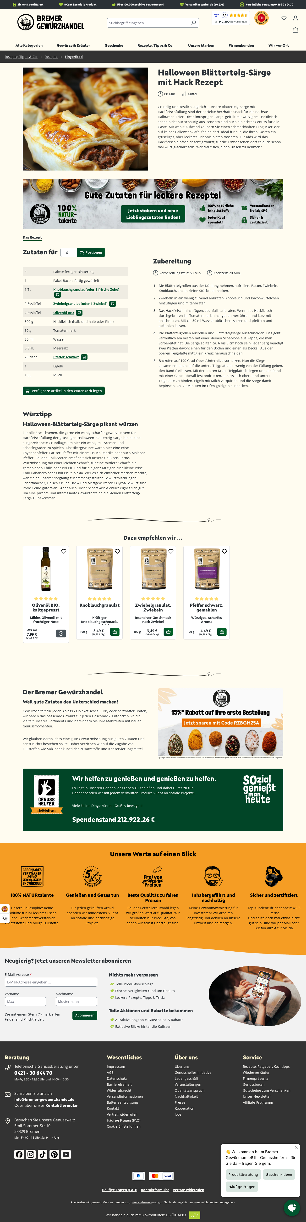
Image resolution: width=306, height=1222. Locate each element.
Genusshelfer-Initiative (193, 1072)
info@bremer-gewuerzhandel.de (44, 1099)
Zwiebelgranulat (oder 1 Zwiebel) (80, 303)
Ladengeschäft (186, 1078)
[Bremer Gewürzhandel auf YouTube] (66, 1154)
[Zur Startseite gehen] (51, 22)
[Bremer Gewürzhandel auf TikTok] (42, 1154)
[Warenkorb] (295, 30)
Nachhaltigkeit (186, 1096)
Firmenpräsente (255, 1078)
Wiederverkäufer (256, 1072)
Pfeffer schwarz (66, 357)
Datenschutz (117, 1078)
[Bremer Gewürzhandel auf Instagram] (31, 1154)
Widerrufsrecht (119, 1090)
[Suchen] (193, 23)
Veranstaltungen (188, 1084)
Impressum (116, 1066)
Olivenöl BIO (63, 312)
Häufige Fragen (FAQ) (123, 1120)
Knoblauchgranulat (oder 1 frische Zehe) (86, 289)
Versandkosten (142, 1202)
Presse (180, 1102)
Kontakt (113, 1108)
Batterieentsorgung (122, 1102)
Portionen (93, 252)
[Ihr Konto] (295, 18)
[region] (85, 119)
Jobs (178, 1114)
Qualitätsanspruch (190, 1090)
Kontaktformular (61, 1105)
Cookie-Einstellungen (124, 1126)
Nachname (64, 994)
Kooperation (184, 1108)
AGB (110, 1072)
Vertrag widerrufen (122, 1114)
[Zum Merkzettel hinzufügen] (63, 551)
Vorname (12, 994)
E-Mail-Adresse (18, 974)
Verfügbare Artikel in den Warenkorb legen (66, 390)
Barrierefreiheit (119, 1084)
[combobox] (147, 23)
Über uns (182, 1066)
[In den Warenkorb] (57, 295)
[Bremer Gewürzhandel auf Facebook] (19, 1154)
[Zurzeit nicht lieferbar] (61, 633)
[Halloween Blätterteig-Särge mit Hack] (85, 119)
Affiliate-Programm (258, 1102)
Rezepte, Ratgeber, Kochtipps (266, 1066)
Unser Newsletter (257, 1096)
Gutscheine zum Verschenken (266, 1090)
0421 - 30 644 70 (33, 1073)
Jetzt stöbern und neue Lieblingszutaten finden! (153, 214)
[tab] (32, 237)
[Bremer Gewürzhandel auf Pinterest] (54, 1154)
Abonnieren (84, 1015)
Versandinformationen (125, 1096)
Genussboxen (254, 1084)
